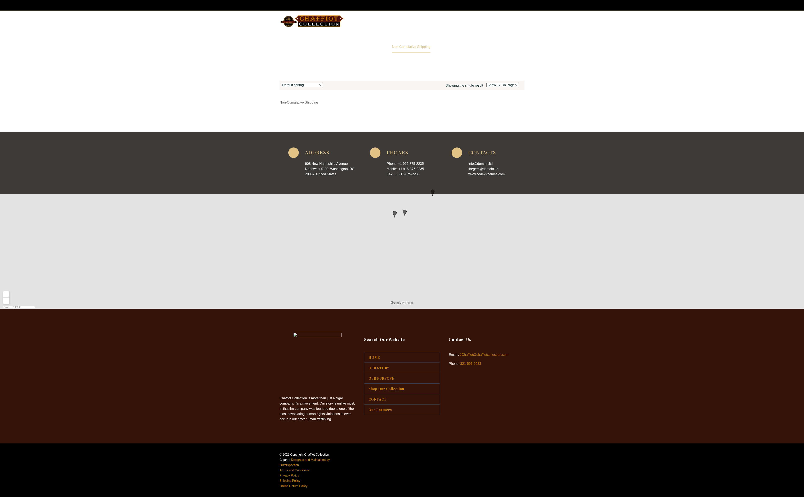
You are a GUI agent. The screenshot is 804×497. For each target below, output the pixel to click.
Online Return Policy (294, 486)
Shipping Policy (290, 480)
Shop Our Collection (445, 21)
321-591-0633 (470, 363)
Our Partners (506, 21)
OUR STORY (379, 21)
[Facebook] (501, 5)
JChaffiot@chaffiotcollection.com (484, 354)
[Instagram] (508, 5)
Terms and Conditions (294, 470)
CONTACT (478, 21)
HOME (355, 21)
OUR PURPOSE (409, 21)
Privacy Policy (289, 475)
